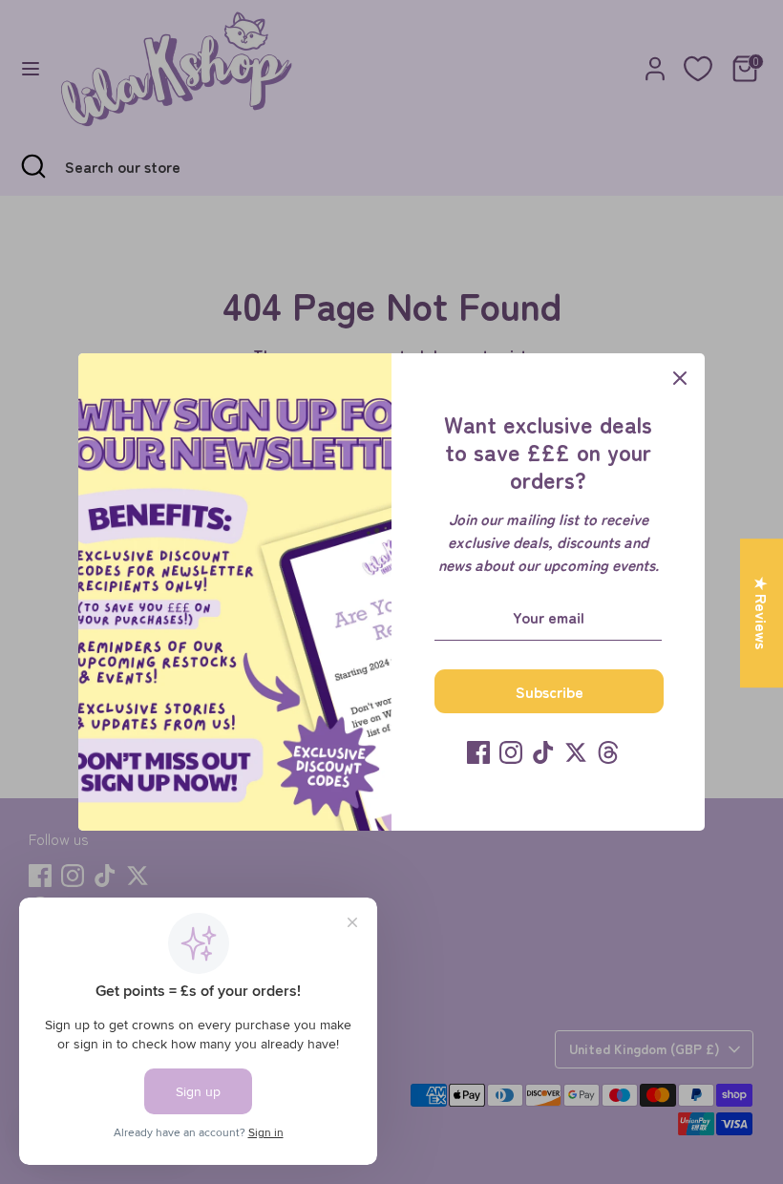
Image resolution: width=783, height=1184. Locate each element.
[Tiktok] (543, 752)
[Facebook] (478, 752)
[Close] (680, 378)
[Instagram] (510, 752)
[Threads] (608, 752)
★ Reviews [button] (762, 613)
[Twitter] (575, 752)
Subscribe (549, 691)
